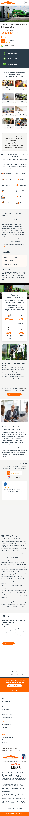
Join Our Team (8, 260)
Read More (8, 643)
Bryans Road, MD (10, 274)
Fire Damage (6, 701)
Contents (17, 149)
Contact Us (5, 729)
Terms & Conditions (7, 737)
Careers (4, 727)
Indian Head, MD (20, 274)
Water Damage (6, 699)
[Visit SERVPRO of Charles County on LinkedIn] (13, 690)
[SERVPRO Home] (8, 3)
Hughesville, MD (15, 275)
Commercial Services (10, 264)
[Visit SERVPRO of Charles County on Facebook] (16, 690)
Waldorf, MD (5, 272)
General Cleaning (7, 717)
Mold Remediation (7, 704)
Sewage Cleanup (9, 136)
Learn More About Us (11, 257)
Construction (5, 709)
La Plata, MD (13, 272)
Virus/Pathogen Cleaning (15, 138)
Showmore (5, 246)
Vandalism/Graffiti (9, 149)
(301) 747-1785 (13, 394)
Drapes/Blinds (15, 145)
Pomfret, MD (14, 277)
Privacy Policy (6, 739)
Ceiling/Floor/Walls (10, 143)
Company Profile (6, 724)
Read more (7, 495)
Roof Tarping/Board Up (16, 147)
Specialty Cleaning (7, 714)
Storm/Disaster (6, 706)
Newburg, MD (6, 275)
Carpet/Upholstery (10, 142)
